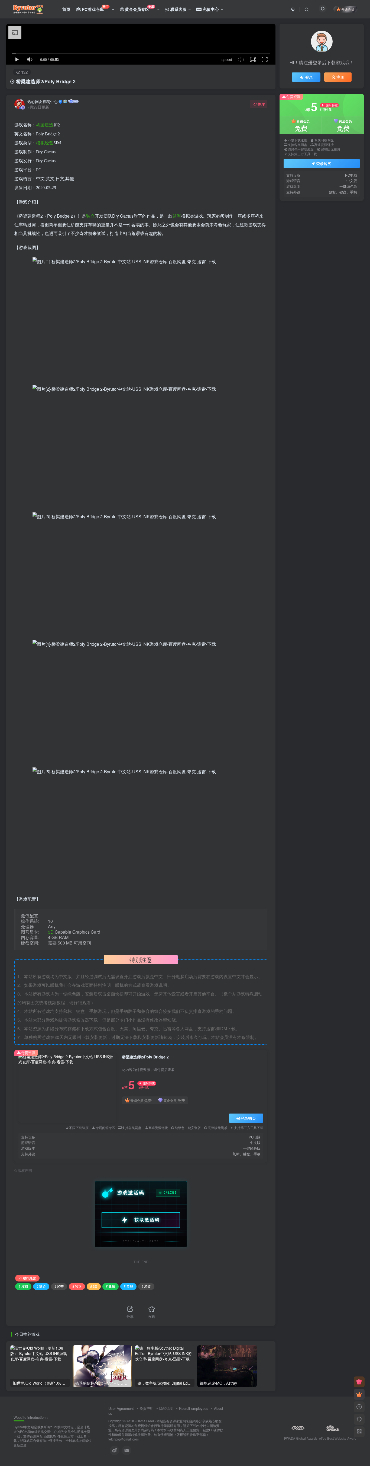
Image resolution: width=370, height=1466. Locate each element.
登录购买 (248, 1118)
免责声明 (146, 1408)
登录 (309, 159)
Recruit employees (193, 1408)
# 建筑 (110, 1286)
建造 (49, 125)
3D (51, 932)
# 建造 (41, 1286)
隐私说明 (166, 1408)
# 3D (93, 1286)
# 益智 (128, 1286)
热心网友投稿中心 (42, 101)
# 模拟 (23, 1286)
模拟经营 (29, 1278)
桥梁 (40, 125)
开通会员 (347, 9)
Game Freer (145, 1421)
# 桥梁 (146, 1286)
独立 (90, 216)
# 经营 (59, 1286)
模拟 (40, 143)
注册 (340, 159)
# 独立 (77, 1286)
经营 (49, 143)
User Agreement (121, 1408)
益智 (177, 216)
